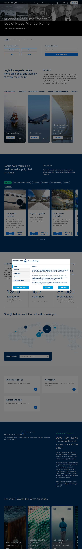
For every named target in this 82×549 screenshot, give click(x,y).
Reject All (47, 287)
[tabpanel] (50, 279)
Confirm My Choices (20, 287)
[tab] (21, 266)
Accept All (64, 287)
